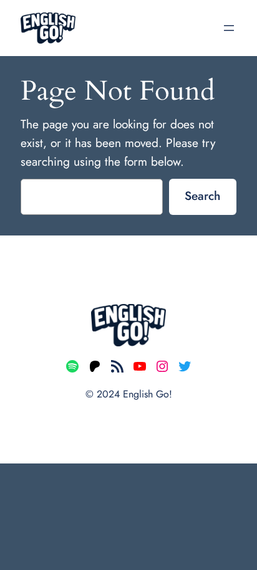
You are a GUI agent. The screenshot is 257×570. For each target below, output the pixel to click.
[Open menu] (228, 28)
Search (202, 195)
